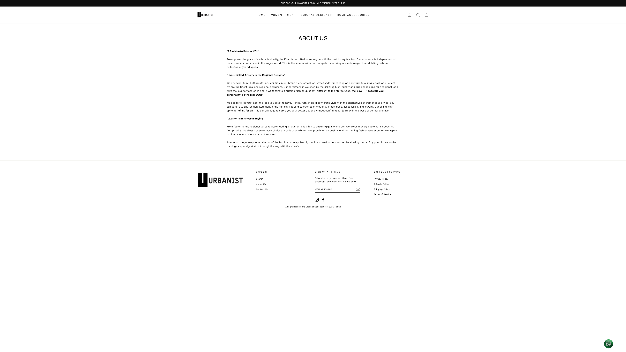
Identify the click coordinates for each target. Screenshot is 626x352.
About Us (261, 184)
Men (290, 14)
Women (276, 14)
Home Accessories (353, 14)
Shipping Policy (382, 189)
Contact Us (262, 189)
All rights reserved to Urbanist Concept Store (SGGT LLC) (313, 206)
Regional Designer (315, 14)
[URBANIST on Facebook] (323, 200)
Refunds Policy (381, 184)
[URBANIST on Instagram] (317, 200)
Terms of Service (382, 194)
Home (261, 14)
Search (259, 179)
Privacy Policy (381, 179)
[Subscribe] (358, 189)
